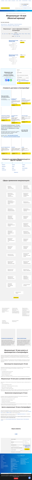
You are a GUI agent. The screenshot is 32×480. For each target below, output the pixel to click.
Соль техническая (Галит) (23, 459)
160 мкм (26, 33)
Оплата (2, 460)
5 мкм (7, 33)
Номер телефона (19, 72)
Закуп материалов (3, 462)
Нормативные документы (18, 24)
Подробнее (22, 42)
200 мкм (29, 33)
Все (2, 33)
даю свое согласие (27, 447)
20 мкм (12, 33)
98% (19, 36)
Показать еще (16, 297)
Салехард (23, 164)
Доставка (2, 461)
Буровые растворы (22, 463)
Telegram (7, 412)
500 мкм (17, 34)
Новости (2, 456)
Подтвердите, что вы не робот (21, 79)
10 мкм (9, 33)
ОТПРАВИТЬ (27, 449)
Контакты (2, 467)
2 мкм (4, 33)
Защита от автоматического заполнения (22, 75)
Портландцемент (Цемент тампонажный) (14, 465)
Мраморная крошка (20, 419)
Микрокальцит (13, 458)
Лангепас (13, 164)
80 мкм (20, 33)
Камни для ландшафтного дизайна (14, 469)
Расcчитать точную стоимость (14, 105)
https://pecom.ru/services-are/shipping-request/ (11, 136)
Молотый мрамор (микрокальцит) (11, 419)
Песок (11, 470)
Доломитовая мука (22, 460)
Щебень (12, 471)
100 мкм (23, 33)
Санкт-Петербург (24, 168)
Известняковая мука (23, 461)
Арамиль (3, 168)
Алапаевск (3, 164)
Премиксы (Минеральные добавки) (14, 466)
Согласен (16, 478)
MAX (10, 412)
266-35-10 (24, 4)
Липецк (13, 166)
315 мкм (14, 34)
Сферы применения (4, 24)
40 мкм (15, 33)
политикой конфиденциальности (25, 80)
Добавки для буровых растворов (24, 462)
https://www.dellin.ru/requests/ (13, 135)
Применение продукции (4, 465)
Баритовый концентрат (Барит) (24, 458)
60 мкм (17, 33)
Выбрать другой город (15, 25)
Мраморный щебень (13, 460)
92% (17, 36)
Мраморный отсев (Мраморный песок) (15, 461)
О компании (2, 455)
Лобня (13, 168)
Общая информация (11, 24)
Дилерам (2, 457)
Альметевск (3, 166)
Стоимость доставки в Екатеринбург (6, 25)
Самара (23, 166)
